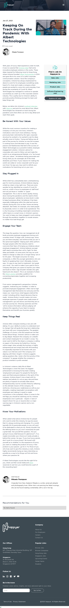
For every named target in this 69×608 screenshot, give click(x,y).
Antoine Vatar (23, 68)
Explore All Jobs (55, 98)
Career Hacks (39, 561)
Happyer (9, 108)
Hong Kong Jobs (40, 553)
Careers (37, 535)
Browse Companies (41, 550)
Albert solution (10, 274)
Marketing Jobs (55, 82)
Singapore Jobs (40, 556)
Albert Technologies (27, 74)
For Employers (40, 532)
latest (31, 462)
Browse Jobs (39, 548)
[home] (9, 5)
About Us (38, 529)
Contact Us (39, 537)
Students (38, 564)
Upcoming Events (41, 558)
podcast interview (31, 106)
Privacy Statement (19, 601)
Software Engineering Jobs (55, 92)
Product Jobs (55, 87)
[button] (63, 5)
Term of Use (8, 601)
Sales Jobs (55, 78)
